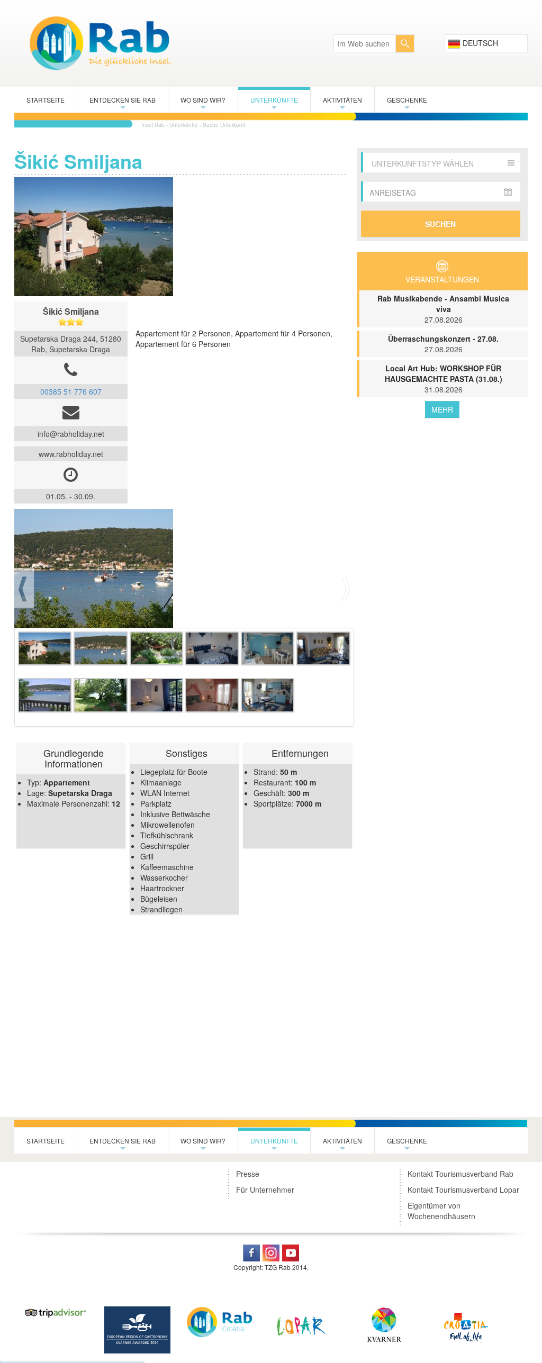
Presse (247, 1173)
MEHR (442, 409)
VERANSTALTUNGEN (442, 279)
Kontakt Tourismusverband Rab (460, 1173)
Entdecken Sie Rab (122, 104)
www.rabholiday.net (71, 454)
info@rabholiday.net (71, 433)
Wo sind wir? (202, 104)
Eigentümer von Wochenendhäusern (441, 1210)
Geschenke (407, 104)
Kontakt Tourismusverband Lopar (463, 1189)
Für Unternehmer (265, 1189)
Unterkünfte (274, 104)
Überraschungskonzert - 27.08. (443, 343)
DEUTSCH (479, 43)
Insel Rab (153, 125)
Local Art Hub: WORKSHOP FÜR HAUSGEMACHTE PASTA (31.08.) (443, 379)
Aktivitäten (342, 104)
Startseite (45, 99)
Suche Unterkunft (224, 125)
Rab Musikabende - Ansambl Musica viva (443, 309)
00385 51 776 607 (71, 391)
